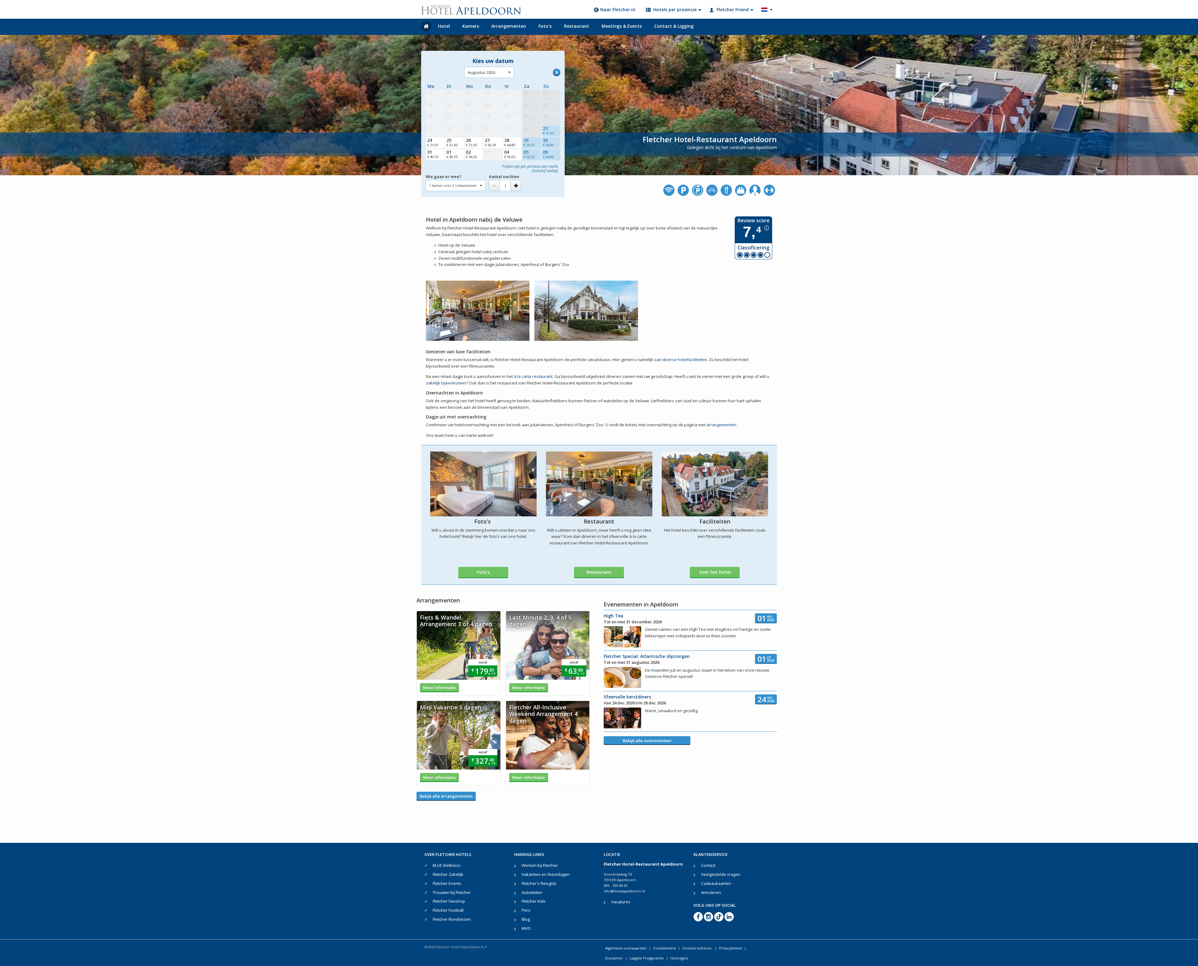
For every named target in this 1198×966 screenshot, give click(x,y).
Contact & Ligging (674, 26)
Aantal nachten (504, 176)
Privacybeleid (730, 948)
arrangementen (721, 424)
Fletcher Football (448, 910)
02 (471, 154)
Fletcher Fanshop (449, 901)
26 (471, 142)
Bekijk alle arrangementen (446, 796)
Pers (526, 910)
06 (548, 154)
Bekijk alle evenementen (647, 740)
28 (509, 142)
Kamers (470, 26)
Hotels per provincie (675, 9)
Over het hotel (715, 572)
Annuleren (711, 892)
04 (509, 154)
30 (548, 142)
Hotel (444, 26)
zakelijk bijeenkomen (446, 383)
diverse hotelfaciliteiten (684, 359)
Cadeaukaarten (716, 883)
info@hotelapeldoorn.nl (624, 891)
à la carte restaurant (533, 376)
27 (490, 142)
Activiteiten (532, 892)
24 (432, 142)
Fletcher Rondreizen (452, 919)
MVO (526, 928)
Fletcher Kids (534, 901)
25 (452, 142)
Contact (708, 865)
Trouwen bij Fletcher (452, 892)
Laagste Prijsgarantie (647, 958)
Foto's (545, 26)
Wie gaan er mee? (443, 176)
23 (548, 130)
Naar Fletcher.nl (617, 9)
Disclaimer (614, 958)
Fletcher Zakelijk (448, 874)
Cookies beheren (697, 948)
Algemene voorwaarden (625, 948)
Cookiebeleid (664, 948)
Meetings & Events (621, 26)
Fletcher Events (447, 883)
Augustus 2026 (481, 72)
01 (452, 154)
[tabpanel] (458, 653)
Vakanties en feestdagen (546, 874)
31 (432, 154)
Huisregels (679, 958)
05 (529, 154)
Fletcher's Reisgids (539, 883)
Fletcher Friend (732, 9)
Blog (526, 919)
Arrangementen (508, 26)
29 (529, 142)
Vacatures (621, 902)
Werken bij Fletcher (540, 865)
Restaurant (576, 26)
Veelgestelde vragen (720, 874)
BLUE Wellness (446, 865)
